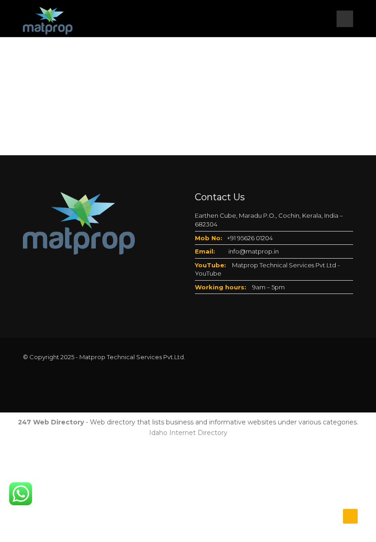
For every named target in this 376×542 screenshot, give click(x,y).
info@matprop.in (253, 251)
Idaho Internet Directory (188, 433)
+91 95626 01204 (250, 238)
